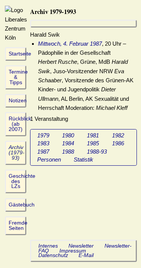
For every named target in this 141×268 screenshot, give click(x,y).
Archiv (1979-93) (16, 152)
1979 (43, 135)
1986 (118, 143)
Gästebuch (22, 205)
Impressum (72, 251)
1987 (43, 151)
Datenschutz (53, 255)
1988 (68, 151)
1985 (93, 143)
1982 (118, 135)
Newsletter (81, 246)
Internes (48, 246)
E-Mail (86, 255)
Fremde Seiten (18, 225)
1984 (68, 143)
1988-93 (97, 151)
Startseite (20, 54)
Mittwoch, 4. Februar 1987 (70, 43)
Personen (49, 159)
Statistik (83, 159)
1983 (43, 143)
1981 (93, 135)
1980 (68, 135)
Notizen (18, 100)
